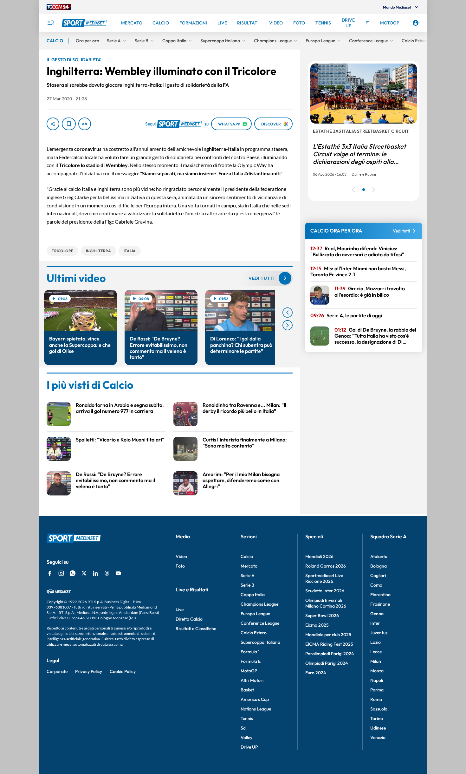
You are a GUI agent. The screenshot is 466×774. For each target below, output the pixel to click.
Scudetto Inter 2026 (324, 591)
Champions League (259, 604)
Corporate (57, 671)
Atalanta (378, 556)
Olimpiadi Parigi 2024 (326, 663)
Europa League (255, 613)
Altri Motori (252, 680)
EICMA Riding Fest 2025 (329, 644)
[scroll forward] (287, 325)
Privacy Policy (88, 671)
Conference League (260, 623)
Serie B (247, 585)
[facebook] (50, 573)
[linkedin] (95, 573)
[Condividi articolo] (53, 124)
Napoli (376, 680)
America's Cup (255, 699)
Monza (377, 671)
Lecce (376, 652)
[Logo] (85, 23)
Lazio (375, 642)
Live (180, 609)
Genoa (377, 613)
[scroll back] (287, 312)
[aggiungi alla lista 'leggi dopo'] (69, 124)
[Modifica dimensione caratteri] (84, 124)
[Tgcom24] (59, 7)
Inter (375, 623)
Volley (246, 737)
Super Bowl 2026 (322, 615)
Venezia (377, 737)
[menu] (50, 23)
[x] (84, 573)
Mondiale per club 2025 (328, 634)
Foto (180, 566)
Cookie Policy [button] (123, 671)
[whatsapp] (72, 573)
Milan (375, 661)
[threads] (107, 573)
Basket (247, 690)
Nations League (256, 709)
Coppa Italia (253, 594)
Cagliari (378, 575)
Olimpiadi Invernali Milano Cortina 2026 (325, 603)
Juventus (378, 633)
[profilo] (415, 23)
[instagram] (61, 573)
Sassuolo (378, 709)
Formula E (251, 661)
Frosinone (380, 604)
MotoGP (249, 671)
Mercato (249, 566)
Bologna (378, 566)
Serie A (248, 575)
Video (181, 556)
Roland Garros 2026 (325, 566)
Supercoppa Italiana (260, 642)
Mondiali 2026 (319, 556)
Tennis (247, 718)
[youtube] (118, 573)
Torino (376, 718)
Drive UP (249, 747)
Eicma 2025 (317, 625)
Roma (376, 699)
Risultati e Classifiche (196, 628)
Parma (377, 690)
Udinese (378, 728)
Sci (243, 728)
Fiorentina (380, 594)
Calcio (247, 556)
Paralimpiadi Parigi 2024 (329, 653)
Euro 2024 (315, 673)
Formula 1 (250, 652)
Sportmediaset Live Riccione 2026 (324, 578)
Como (376, 585)
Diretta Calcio (189, 619)
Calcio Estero (254, 633)
